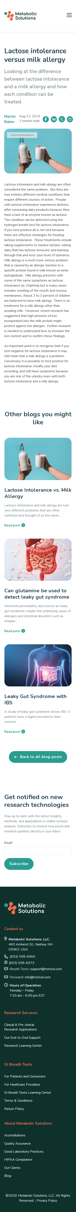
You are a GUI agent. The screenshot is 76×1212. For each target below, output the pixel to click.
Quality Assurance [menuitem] (17, 1143)
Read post (12, 525)
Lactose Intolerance (22, 135)
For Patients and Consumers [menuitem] (25, 1076)
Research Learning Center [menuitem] (23, 1045)
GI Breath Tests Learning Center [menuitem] (27, 1092)
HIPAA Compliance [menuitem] (18, 1159)
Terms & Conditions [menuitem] (18, 1100)
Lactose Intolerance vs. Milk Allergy (37, 493)
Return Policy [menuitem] (14, 1109)
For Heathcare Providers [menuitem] (22, 1084)
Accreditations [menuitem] (14, 1135)
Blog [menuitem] (7, 1175)
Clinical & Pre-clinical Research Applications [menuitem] (20, 1027)
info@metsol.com (30, 977)
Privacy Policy (47, 1200)
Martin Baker (10, 119)
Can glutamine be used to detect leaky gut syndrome (36, 593)
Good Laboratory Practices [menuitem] (23, 1151)
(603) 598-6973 (21, 963)
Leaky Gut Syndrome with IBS (35, 699)
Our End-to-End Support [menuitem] (22, 1037)
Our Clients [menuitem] (12, 1167)
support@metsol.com (36, 969)
